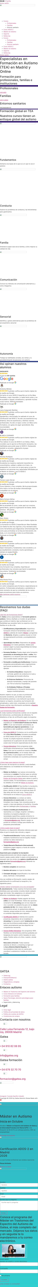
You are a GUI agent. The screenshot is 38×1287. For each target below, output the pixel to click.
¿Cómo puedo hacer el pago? (10, 828)
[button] (5, 108)
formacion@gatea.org (11, 842)
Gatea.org (7, 36)
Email (2, 1194)
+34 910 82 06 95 (10, 1046)
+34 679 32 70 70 (10, 1069)
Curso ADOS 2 (8, 29)
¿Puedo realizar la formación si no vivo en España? (17, 887)
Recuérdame (5, 1275)
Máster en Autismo (10, 32)
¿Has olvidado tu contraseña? (10, 1284)
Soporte (6, 34)
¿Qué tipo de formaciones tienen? (11, 615)
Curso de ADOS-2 (10, 732)
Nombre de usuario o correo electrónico (13, 1261)
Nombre (2, 1182)
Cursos (6, 21)
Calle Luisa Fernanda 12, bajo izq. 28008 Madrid (17, 1031)
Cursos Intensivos (10, 746)
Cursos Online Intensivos (12, 931)
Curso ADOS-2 (27, 794)
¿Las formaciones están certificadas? (12, 711)
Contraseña (4, 1268)
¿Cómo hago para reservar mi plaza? (12, 762)
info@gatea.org (9, 1055)
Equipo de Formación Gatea (13, 778)
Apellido (2, 1188)
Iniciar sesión (4, 3)
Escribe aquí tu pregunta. (8, 1199)
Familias (9, 25)
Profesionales (11, 23)
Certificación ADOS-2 (11, 917)
